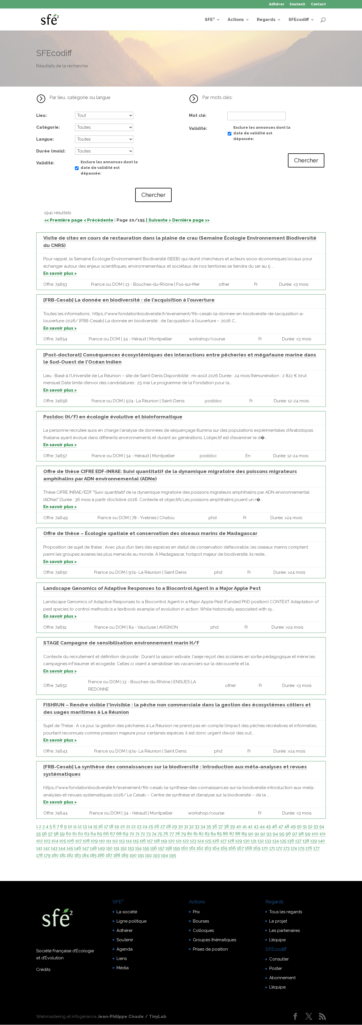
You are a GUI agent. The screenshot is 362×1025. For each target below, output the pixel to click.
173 (286, 848)
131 (254, 840)
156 (153, 848)
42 (250, 826)
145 (69, 848)
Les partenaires (284, 930)
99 (308, 833)
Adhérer (277, 4)
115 (136, 840)
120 (171, 840)
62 (80, 833)
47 (280, 826)
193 (156, 855)
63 (86, 833)
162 (200, 848)
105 (62, 840)
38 (226, 826)
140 (321, 840)
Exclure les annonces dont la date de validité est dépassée (109, 167)
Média (123, 967)
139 (313, 840)
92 (262, 833)
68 (119, 833)
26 (156, 826)
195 (172, 855)
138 (306, 840)
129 (238, 840)
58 (56, 833)
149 (101, 848)
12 (80, 826)
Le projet (278, 921)
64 (93, 833)
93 (269, 833)
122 (186, 840)
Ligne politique (131, 921)
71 (137, 833)
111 (108, 840)
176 (308, 848)
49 (293, 826)
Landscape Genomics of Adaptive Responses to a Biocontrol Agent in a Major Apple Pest (152, 588)
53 (316, 826)
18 (111, 826)
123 (193, 840)
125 (208, 840)
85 (219, 833)
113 (122, 840)
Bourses (201, 921)
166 (232, 848)
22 (133, 826)
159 (176, 848)
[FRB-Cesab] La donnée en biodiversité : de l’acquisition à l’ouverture (129, 300)
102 (39, 840)
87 (231, 833)
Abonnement (282, 977)
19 (117, 826)
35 (208, 826)
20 (122, 826)
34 (203, 826)
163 (207, 848)
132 (261, 840)
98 (301, 833)
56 (44, 833)
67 (112, 833)
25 (150, 826)
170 (265, 848)
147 (85, 848)
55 (38, 833)
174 (294, 848)
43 (256, 826)
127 (223, 840)
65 (99, 833)
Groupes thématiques (214, 939)
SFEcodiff (298, 20)
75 (160, 833)
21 (128, 826)
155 (146, 848)
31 (186, 826)
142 (46, 848)
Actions (236, 20)
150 (109, 848)
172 (279, 848)
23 (139, 826)
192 (148, 855)
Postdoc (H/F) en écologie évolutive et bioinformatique (112, 417)
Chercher (153, 195)
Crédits (43, 969)
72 (143, 833)
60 (68, 833)
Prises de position (210, 949)
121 (179, 840)
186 (101, 855)
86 (225, 833)
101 (323, 833)
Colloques (203, 930)
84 (213, 833)
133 (268, 840)
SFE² (210, 20)
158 (168, 848)
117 (150, 840)
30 (180, 826)
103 (47, 840)
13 (85, 826)
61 (74, 833)
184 (85, 855)
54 (321, 826)
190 (133, 855)
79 (183, 833)
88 (237, 833)
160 (184, 848)
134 (275, 840)
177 (316, 848)
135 (283, 840)
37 (220, 826)
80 (189, 833)
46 (274, 826)
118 (157, 840)
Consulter (279, 959)
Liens (122, 958)
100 (315, 833)
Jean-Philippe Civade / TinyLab (132, 1016)
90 (250, 833)
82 (201, 833)
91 (257, 833)
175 (301, 848)
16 (100, 826)
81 (195, 833)
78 (177, 833)
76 (165, 833)
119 (164, 840)
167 (240, 848)
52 (310, 826)
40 (238, 826)
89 (244, 833)
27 (162, 826)
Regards (266, 20)
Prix (196, 911)
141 (39, 848)
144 (62, 848)
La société (127, 911)
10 (70, 826)
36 (214, 826)
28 (168, 826)
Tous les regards (285, 911)
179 (47, 855)
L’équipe (277, 939)
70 (132, 833)
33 (197, 826)
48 (286, 826)
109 (94, 840)
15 (95, 826)
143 (54, 848)
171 (272, 848)
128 (231, 840)
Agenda (125, 949)
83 (207, 833)
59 (62, 833)
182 (70, 855)
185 (93, 855)
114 (129, 840)
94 (275, 833)
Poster (275, 968)
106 (70, 840)
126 (215, 840)
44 (262, 826)
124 (200, 840)
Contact (318, 4)
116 (143, 840)
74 (154, 833)
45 (268, 826)
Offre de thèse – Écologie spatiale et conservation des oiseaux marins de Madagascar (150, 533)
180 (55, 855)
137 (298, 840)
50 (299, 826)
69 (125, 833)
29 (174, 826)
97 (294, 833)
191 (141, 855)
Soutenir (298, 4)
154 (138, 848)
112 (115, 840)
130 (246, 840)
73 (148, 833)
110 (102, 840)
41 (244, 826)
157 (161, 848)
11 (75, 826)
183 (77, 855)
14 (90, 826)
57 (50, 833)
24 (145, 826)
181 (63, 855)
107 (78, 840)
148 (93, 848)
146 (77, 848)
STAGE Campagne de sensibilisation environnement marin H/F (121, 643)
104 (54, 840)
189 (124, 855)
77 (171, 833)
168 (248, 848)
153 (131, 848)
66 (106, 833)
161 (192, 848)
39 (232, 826)
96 (288, 833)
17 (106, 826)
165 (224, 848)
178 (39, 855)
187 (109, 855)
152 (123, 848)
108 (86, 840)
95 (281, 833)
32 (191, 826)
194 (164, 855)
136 (290, 840)
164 (215, 848)
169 (256, 848)
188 (116, 855)
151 (116, 848)
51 (305, 826)
